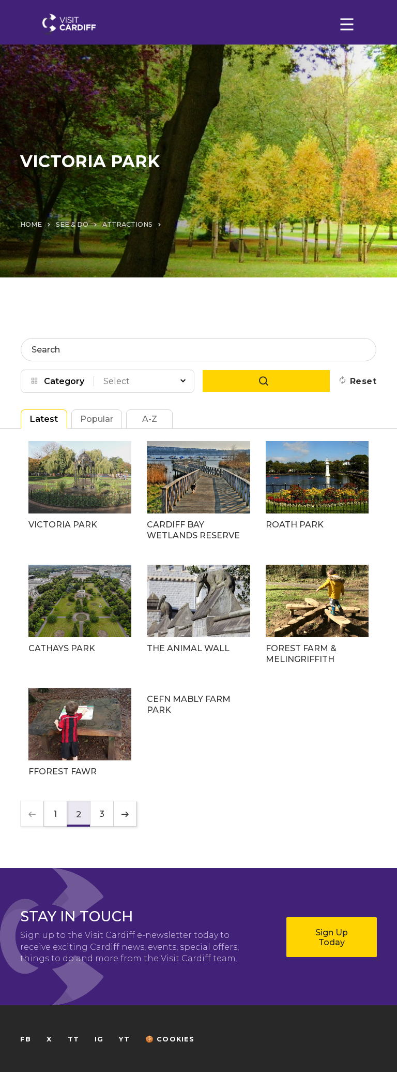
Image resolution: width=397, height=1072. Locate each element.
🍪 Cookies (170, 1039)
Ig (99, 1039)
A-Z (149, 419)
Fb (25, 1039)
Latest (44, 419)
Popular (96, 419)
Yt (124, 1039)
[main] (198, 536)
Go (266, 381)
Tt (73, 1039)
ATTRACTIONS (127, 224)
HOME (31, 224)
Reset (363, 381)
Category (64, 381)
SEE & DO (72, 224)
